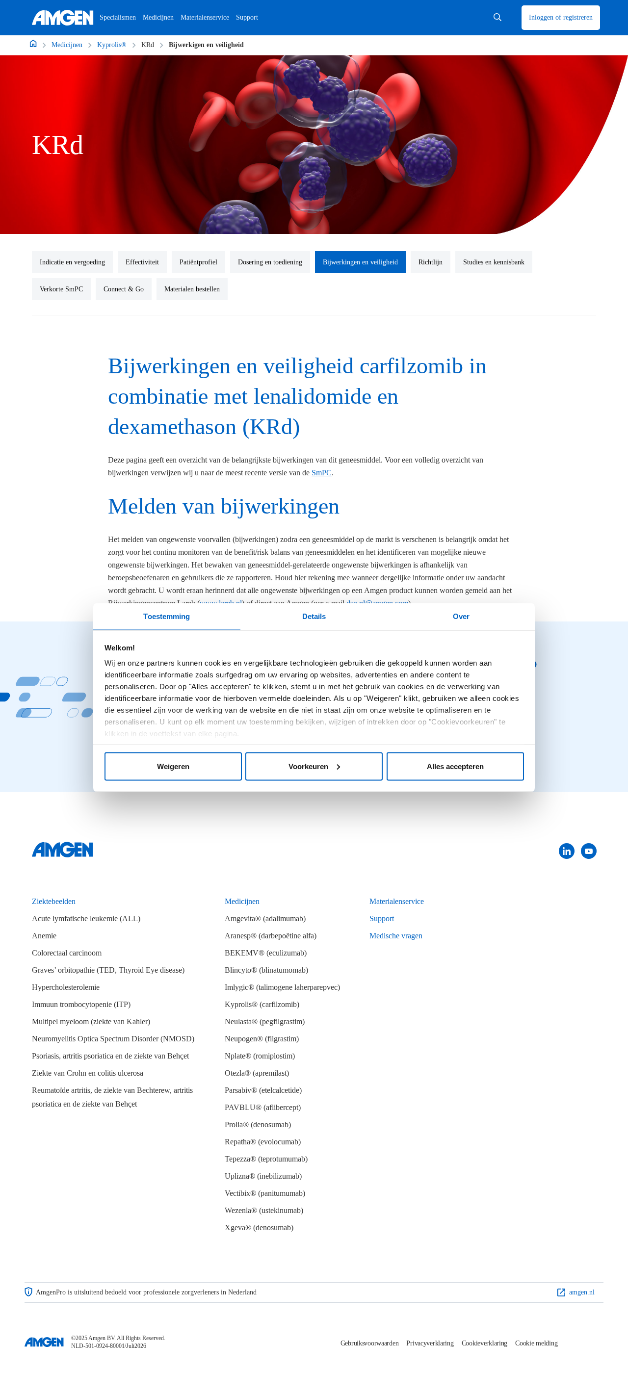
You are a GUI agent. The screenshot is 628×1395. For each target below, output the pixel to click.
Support (381, 918)
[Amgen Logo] (44, 1342)
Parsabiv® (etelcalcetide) (263, 1090)
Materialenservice (396, 901)
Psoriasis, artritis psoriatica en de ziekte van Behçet (110, 1056)
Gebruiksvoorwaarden (369, 1343)
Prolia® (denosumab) (258, 1124)
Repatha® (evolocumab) (263, 1141)
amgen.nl (582, 1292)
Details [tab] (314, 616)
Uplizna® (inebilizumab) (263, 1176)
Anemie (44, 935)
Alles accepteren (455, 766)
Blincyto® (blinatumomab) (266, 970)
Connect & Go (124, 289)
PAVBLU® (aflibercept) (263, 1107)
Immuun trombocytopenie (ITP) (81, 1004)
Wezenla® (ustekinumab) (264, 1210)
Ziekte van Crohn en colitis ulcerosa (87, 1073)
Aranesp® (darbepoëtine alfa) (270, 935)
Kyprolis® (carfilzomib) (262, 1004)
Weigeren (173, 766)
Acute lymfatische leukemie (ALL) (86, 918)
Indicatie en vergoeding (72, 262)
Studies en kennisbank (493, 262)
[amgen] (62, 857)
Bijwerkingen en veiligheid (360, 262)
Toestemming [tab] (166, 616)
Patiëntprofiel (198, 262)
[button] (497, 17)
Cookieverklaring (485, 1343)
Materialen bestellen (192, 289)
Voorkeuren (308, 766)
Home (33, 43)
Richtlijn (431, 262)
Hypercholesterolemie (66, 987)
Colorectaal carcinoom (67, 953)
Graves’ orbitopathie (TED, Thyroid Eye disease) (108, 970)
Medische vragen (395, 935)
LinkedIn (566, 850)
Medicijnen (158, 17)
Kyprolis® (112, 45)
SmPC (322, 472)
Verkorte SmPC (61, 289)
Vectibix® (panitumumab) (265, 1193)
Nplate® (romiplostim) (260, 1056)
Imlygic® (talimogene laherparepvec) (282, 987)
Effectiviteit (142, 262)
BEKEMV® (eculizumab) (266, 953)
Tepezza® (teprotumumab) (266, 1159)
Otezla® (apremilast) (257, 1073)
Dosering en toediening (270, 262)
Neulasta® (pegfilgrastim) (265, 1021)
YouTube (588, 850)
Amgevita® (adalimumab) (265, 918)
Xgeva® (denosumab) (259, 1227)
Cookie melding (536, 1343)
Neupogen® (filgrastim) (262, 1038)
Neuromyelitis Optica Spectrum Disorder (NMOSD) (113, 1038)
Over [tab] (461, 616)
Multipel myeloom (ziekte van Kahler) (91, 1021)
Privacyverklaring (429, 1343)
